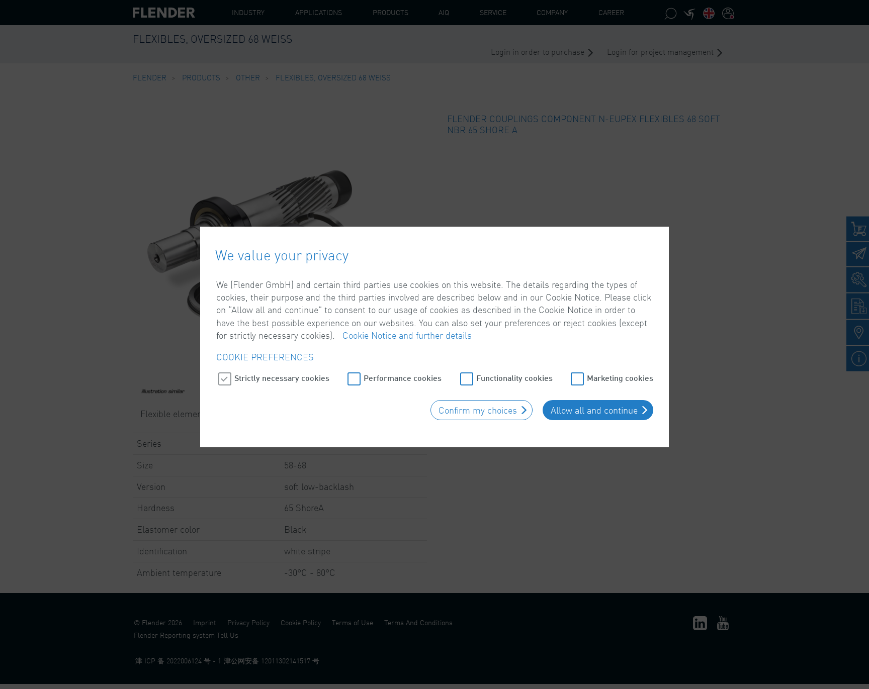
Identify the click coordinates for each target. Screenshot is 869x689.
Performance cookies (403, 377)
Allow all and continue (594, 410)
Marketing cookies (620, 377)
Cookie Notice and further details (407, 335)
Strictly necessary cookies (281, 377)
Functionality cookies (514, 377)
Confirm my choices (478, 410)
